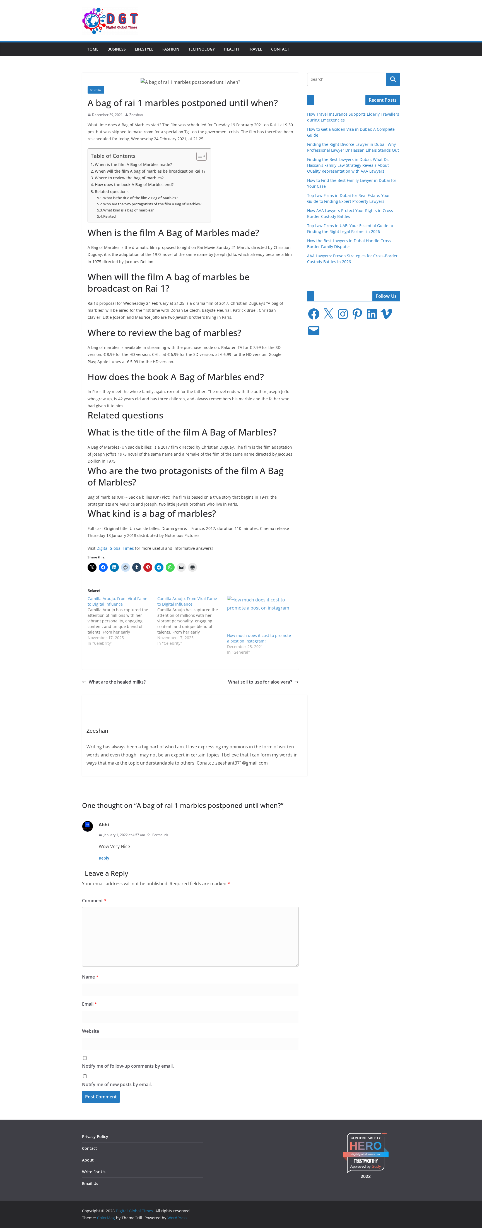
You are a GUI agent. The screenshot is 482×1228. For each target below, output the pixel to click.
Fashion (170, 49)
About (88, 1160)
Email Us (90, 1183)
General (96, 90)
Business (116, 49)
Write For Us (93, 1171)
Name (90, 977)
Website (90, 1031)
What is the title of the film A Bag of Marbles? (140, 197)
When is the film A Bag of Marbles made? (133, 164)
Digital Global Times (115, 548)
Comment (94, 901)
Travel (255, 49)
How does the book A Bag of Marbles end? (134, 184)
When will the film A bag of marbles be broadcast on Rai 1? (150, 171)
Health (231, 49)
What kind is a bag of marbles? (128, 210)
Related (109, 216)
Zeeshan (136, 114)
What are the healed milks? (117, 682)
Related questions (112, 191)
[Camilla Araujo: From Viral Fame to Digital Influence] (122, 621)
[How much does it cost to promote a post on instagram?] (259, 614)
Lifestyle (144, 49)
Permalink (160, 834)
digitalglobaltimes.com (365, 1154)
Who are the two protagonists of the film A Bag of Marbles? (152, 203)
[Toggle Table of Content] (198, 156)
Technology (201, 49)
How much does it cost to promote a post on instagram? (259, 638)
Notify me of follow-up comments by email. (128, 1066)
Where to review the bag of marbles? (129, 177)
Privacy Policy (95, 1136)
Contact (280, 49)
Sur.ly (376, 1166)
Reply (104, 858)
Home (92, 49)
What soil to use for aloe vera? (260, 682)
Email (89, 1004)
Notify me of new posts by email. (117, 1084)
